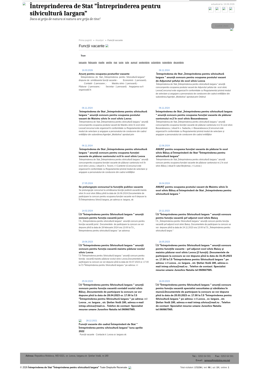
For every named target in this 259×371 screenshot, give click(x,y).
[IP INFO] (129, 367)
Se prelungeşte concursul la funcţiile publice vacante (111, 186)
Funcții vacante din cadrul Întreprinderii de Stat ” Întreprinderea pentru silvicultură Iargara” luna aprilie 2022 (111, 328)
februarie (92, 62)
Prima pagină (85, 40)
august (134, 62)
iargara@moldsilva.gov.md (217, 360)
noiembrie (167, 62)
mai (115, 62)
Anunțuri (99, 40)
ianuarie (83, 62)
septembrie (144, 62)
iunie (121, 62)
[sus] (235, 367)
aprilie (109, 62)
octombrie (156, 62)
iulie (127, 62)
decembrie (179, 62)
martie (101, 62)
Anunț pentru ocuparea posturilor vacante (104, 73)
